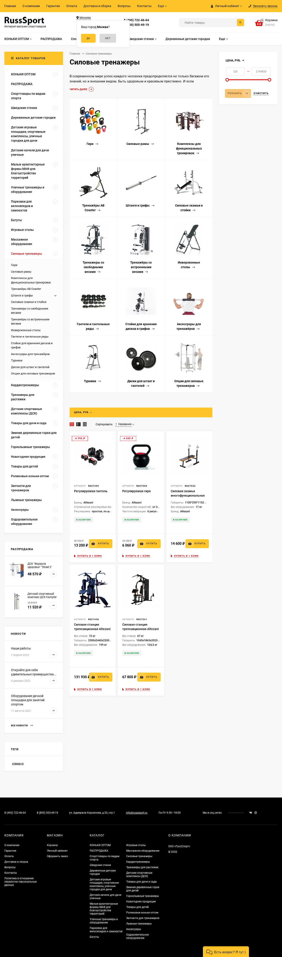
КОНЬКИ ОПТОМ (100, 845)
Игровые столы (136, 845)
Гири (14, 265)
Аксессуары (133, 929)
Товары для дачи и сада (141, 881)
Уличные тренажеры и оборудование (104, 921)
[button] (226, 951)
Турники (16, 360)
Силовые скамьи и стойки (28, 302)
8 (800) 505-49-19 (136, 25)
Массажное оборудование (142, 850)
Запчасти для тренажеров (142, 918)
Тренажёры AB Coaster (26, 289)
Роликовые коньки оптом (142, 912)
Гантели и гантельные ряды (29, 336)
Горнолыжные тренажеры (142, 896)
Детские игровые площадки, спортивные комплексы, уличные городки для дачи (104, 884)
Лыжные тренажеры (139, 923)
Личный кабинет (57, 850)
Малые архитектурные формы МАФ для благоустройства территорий (104, 908)
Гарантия (53, 6)
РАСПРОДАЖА (99, 850)
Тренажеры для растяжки (142, 867)
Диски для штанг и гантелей (30, 367)
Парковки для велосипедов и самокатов (106, 930)
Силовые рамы (21, 271)
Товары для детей (137, 907)
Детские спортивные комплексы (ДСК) (139, 874)
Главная (10, 6)
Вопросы (124, 6)
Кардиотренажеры (138, 861)
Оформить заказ (57, 856)
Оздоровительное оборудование (137, 936)
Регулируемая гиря (136, 491)
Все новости (19, 725)
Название (125, 424)
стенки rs (18, 763)
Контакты (144, 6)
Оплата (71, 6)
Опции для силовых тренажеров (33, 373)
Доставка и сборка (97, 6)
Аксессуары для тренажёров (30, 354)
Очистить (261, 93)
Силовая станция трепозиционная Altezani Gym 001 (92, 629)
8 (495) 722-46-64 (136, 20)
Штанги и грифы (22, 295)
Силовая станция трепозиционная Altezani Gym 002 (140, 629)
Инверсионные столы (26, 330)
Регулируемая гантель (91, 491)
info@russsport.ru (136, 812)
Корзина (52, 845)
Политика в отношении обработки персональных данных (20, 882)
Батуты (94, 936)
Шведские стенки (100, 865)
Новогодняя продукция (141, 901)
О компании (31, 6)
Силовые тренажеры (139, 856)
